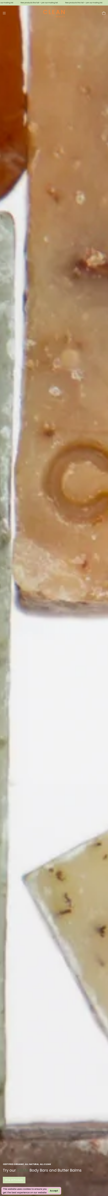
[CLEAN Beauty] (54, 13)
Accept (54, 1190)
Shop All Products (14, 1180)
